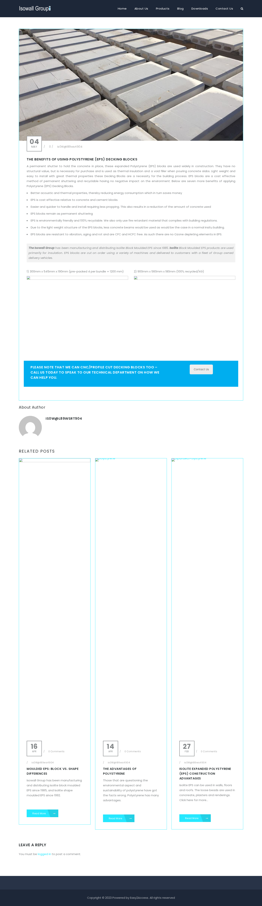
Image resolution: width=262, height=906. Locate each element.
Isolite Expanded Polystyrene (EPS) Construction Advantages (205, 774)
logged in (44, 854)
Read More (39, 813)
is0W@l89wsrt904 (69, 147)
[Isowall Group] (35, 6)
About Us (141, 9)
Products (163, 9)
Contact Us (224, 9)
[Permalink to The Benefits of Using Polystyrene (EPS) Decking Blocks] (131, 140)
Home (122, 9)
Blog (180, 9)
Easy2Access (139, 898)
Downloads (199, 9)
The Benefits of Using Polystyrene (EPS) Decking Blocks (82, 159)
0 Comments (56, 751)
